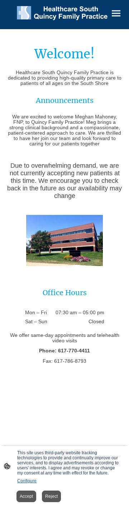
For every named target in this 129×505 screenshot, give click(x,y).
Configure (27, 480)
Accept (26, 496)
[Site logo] (64, 12)
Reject (51, 496)
